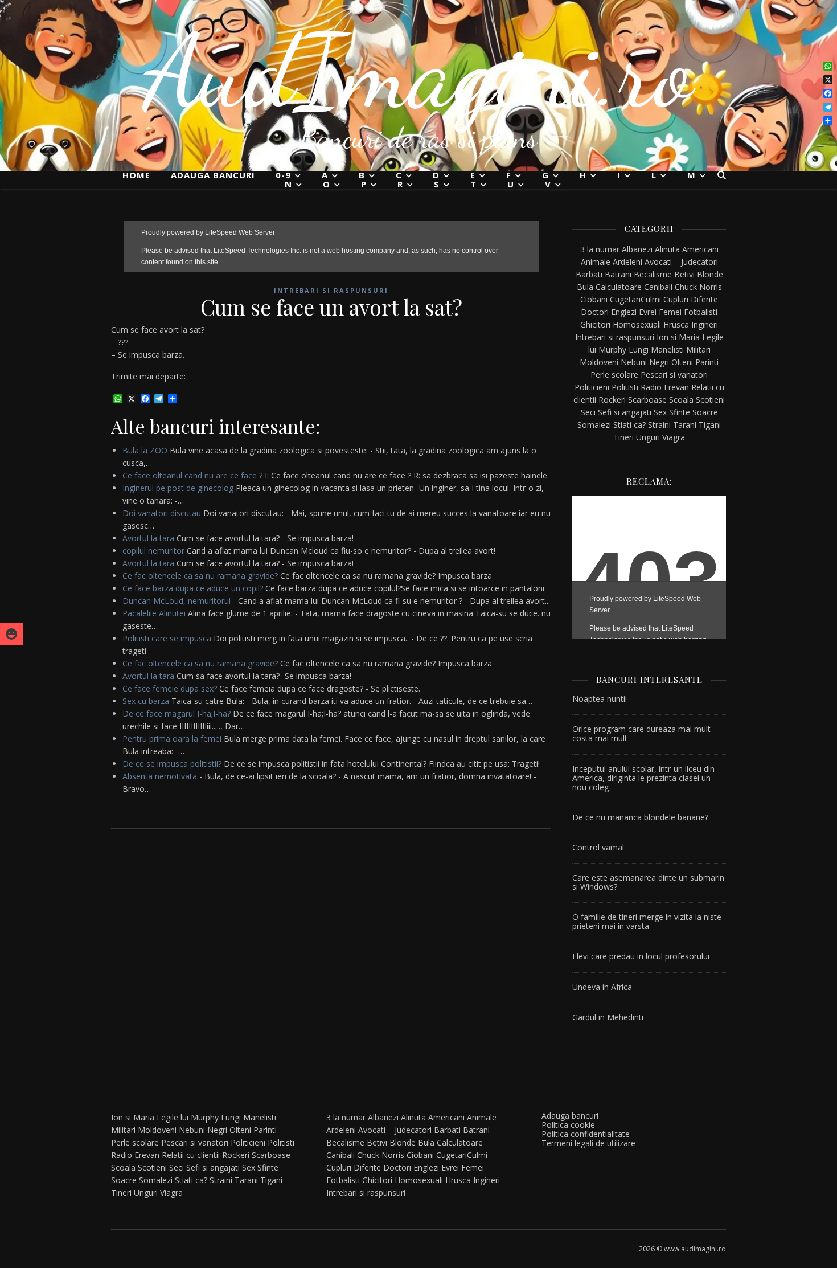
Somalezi (594, 424)
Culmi (651, 299)
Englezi (624, 311)
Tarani (684, 424)
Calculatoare (619, 286)
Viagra (673, 437)
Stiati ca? (629, 424)
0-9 (283, 175)
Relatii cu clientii (191, 1155)
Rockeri (612, 399)
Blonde (710, 274)
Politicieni (592, 387)
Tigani (710, 424)
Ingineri (704, 324)
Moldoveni (599, 362)
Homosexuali (637, 324)
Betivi (684, 274)
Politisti (625, 387)
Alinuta (667, 249)
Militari (698, 349)
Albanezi (637, 249)
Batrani (618, 274)
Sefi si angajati (624, 412)
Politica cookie (568, 1124)
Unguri (648, 437)
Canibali (658, 286)
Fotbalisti (700, 311)
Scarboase (647, 399)
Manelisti (667, 349)
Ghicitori (595, 324)
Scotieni (710, 399)
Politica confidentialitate (585, 1133)
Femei (670, 311)
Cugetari (625, 299)
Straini (659, 424)
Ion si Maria (678, 337)
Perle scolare (614, 374)
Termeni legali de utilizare (588, 1143)
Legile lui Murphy (188, 1117)
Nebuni (634, 362)
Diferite (704, 299)
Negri (659, 362)
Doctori (595, 311)
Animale (595, 261)
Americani (700, 249)
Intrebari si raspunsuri (331, 290)
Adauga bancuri (213, 175)
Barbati (589, 274)
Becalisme (653, 274)
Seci (588, 412)
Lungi (639, 349)
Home (136, 175)
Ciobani (594, 299)
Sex (660, 412)
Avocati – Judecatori (681, 261)
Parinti (707, 362)
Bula (585, 286)
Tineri (623, 437)
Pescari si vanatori (674, 374)
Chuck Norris (698, 286)
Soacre (705, 412)
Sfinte (679, 412)
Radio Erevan (665, 387)
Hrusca (676, 324)
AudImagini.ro (419, 71)
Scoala (681, 399)
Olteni (682, 362)
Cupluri (675, 299)
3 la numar (599, 249)
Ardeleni (627, 261)
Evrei (648, 311)
